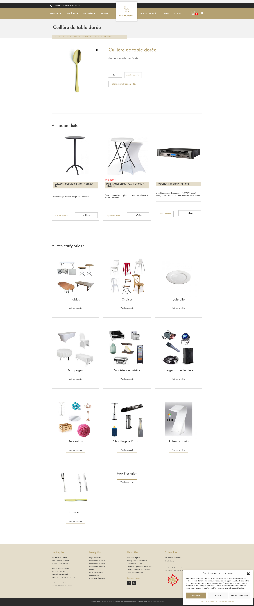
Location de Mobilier (97, 560)
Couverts (87, 37)
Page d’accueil (95, 557)
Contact (178, 13)
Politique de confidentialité (225, 601)
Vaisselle (88, 13)
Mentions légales (133, 557)
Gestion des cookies (134, 563)
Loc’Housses (107, 602)
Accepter (196, 595)
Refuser (217, 595)
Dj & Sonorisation (149, 13)
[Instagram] (134, 583)
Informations (94, 575)
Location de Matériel (97, 563)
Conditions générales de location (139, 566)
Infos (166, 13)
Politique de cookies (207, 601)
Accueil (69, 37)
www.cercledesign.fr (156, 602)
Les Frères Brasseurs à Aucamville (177, 570)
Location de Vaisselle (97, 566)
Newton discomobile (173, 557)
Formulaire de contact (97, 578)
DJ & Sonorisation (96, 572)
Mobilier (54, 13)
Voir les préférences (239, 595)
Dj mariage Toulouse (135, 572)
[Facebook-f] (129, 583)
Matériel (71, 13)
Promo (104, 13)
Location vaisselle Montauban (138, 569)
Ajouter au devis (133, 74)
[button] (248, 573)
